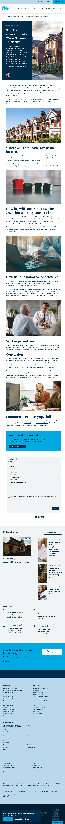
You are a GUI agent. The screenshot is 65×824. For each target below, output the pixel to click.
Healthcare (35, 703)
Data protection (37, 698)
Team (28, 738)
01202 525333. (37, 441)
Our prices (29, 744)
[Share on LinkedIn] (42, 517)
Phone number (13, 472)
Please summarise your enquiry (18, 482)
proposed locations (14, 156)
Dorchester (6, 742)
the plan (54, 219)
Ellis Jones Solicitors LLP (9, 784)
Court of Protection (8, 692)
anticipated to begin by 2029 (14, 349)
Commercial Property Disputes (40, 696)
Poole (4, 740)
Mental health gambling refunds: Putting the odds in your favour (16, 630)
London (5, 738)
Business (27, 8)
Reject (27, 819)
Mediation (5, 707)
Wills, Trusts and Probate (9, 720)
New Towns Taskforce (41, 85)
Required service (14, 477)
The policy (53, 281)
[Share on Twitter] (39, 517)
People (48, 8)
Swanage (5, 747)
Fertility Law (6, 703)
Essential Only (19, 819)
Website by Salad (36, 774)
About (35, 8)
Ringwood (5, 744)
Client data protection (37, 769)
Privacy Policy (12, 815)
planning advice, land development (41, 421)
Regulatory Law (36, 711)
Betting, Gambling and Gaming (15, 625)
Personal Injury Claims (8, 711)
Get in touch (8, 722)
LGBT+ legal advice (8, 705)
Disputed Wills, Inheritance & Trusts (46, 610)
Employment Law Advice (9, 698)
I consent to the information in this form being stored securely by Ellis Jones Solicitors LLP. (33, 496)
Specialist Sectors (7, 715)
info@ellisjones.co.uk (8, 729)
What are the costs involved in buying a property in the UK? (45, 631)
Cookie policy (35, 765)
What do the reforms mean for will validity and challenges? (46, 616)
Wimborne (5, 749)
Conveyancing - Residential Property (46, 626)
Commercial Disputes (38, 692)
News (54, 8)
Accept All (8, 819)
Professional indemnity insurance (11, 769)
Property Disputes (7, 713)
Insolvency (35, 705)
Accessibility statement (38, 771)
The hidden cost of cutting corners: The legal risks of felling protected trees (55, 572)
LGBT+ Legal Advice (38, 709)
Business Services (37, 690)
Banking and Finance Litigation (40, 688)
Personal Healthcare (8, 709)
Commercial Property (18, 16)
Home (5, 16)
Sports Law (6, 718)
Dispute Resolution (8, 696)
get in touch (27, 423)
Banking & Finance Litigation (14, 609)
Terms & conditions (37, 767)
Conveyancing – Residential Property (12, 690)
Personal (20, 8)
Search (40, 1)
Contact (61, 8)
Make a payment (32, 1)
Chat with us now (57, 822)
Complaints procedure (8, 765)
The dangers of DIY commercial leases (54, 591)
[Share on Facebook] (36, 517)
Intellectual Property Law (39, 707)
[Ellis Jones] (6, 8)
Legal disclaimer (7, 763)
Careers (41, 8)
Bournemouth (6, 735)
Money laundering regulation (10, 767)
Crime (4, 694)
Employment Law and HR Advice (41, 701)
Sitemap (5, 771)
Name (12, 461)
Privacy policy (35, 763)
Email (12, 466)
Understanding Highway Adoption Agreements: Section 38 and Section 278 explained (54, 548)
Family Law (6, 701)
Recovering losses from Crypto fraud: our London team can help (15, 615)
